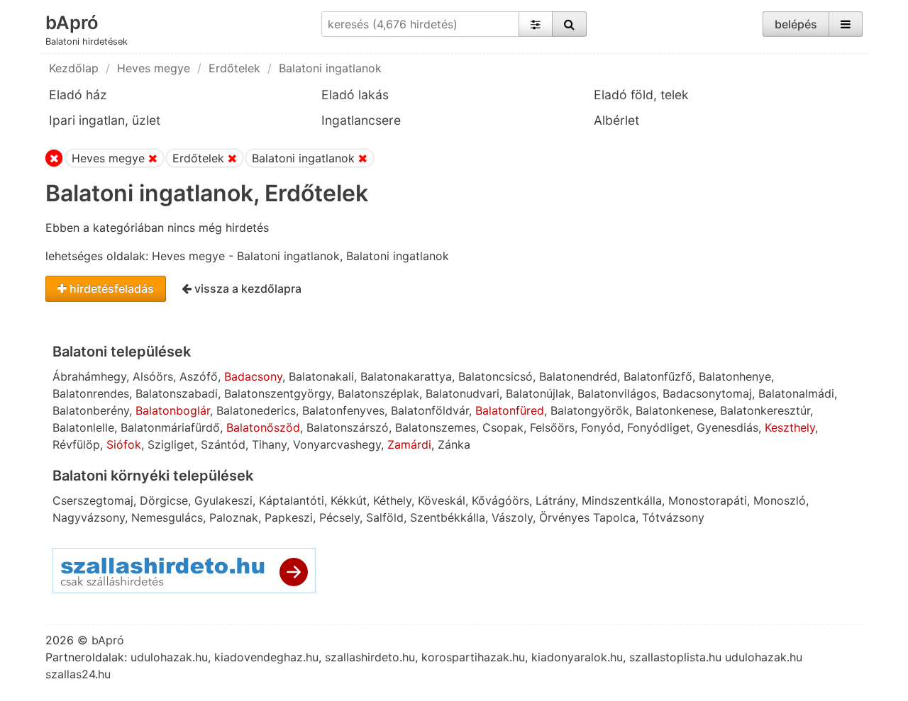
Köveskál (441, 500)
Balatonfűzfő (658, 376)
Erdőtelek (234, 68)
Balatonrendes (90, 393)
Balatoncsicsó (495, 376)
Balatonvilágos (616, 393)
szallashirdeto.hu (370, 657)
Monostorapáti (707, 500)
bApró (72, 22)
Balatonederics (256, 410)
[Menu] (846, 24)
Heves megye (153, 68)
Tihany (269, 444)
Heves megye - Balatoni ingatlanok (246, 256)
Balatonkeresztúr (765, 410)
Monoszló (779, 500)
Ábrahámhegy (89, 376)
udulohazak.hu (169, 657)
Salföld (385, 517)
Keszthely (790, 427)
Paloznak (233, 517)
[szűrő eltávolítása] (153, 158)
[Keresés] (569, 24)
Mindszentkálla (622, 500)
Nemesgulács (167, 517)
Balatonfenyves (343, 410)
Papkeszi (289, 517)
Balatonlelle (83, 427)
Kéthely (392, 500)
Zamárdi (409, 444)
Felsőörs (552, 427)
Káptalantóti (291, 500)
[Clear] (53, 158)
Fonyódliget (658, 427)
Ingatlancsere (361, 120)
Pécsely (339, 517)
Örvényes (564, 517)
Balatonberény (90, 410)
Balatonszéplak (378, 393)
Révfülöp (76, 444)
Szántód (223, 444)
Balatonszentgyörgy (277, 393)
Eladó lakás (355, 94)
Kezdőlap (74, 68)
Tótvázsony (673, 517)
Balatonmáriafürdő (170, 427)
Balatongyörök (589, 410)
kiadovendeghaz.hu (266, 657)
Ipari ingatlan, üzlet (104, 120)
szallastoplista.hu (675, 657)
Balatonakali (321, 376)
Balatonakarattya (406, 376)
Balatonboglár (172, 410)
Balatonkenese (675, 410)
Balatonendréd (578, 376)
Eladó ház (78, 94)
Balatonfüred (509, 410)
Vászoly (512, 517)
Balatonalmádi (796, 393)
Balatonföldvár (430, 410)
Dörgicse (164, 500)
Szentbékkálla (447, 517)
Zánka (454, 444)
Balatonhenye (735, 376)
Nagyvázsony (88, 517)
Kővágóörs (500, 500)
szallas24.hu (78, 674)
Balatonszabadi (176, 393)
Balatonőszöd (263, 427)
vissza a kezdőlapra (246, 288)
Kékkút (349, 500)
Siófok (123, 444)
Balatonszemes (435, 427)
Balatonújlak (538, 393)
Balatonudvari (462, 393)
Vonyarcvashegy (337, 444)
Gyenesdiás (727, 427)
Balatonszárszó (347, 427)
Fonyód (601, 427)
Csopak (503, 427)
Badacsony (253, 376)
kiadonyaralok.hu (577, 657)
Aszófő (198, 376)
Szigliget (171, 444)
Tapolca (614, 517)
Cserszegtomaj (92, 500)
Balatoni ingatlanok (330, 68)
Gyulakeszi (223, 500)
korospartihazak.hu (473, 657)
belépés (796, 24)
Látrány (555, 500)
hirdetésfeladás (110, 288)
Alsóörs (153, 376)
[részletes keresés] (536, 24)
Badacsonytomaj (707, 393)
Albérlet (616, 120)
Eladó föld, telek (641, 94)
